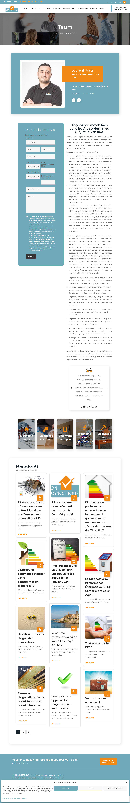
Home (55, 33)
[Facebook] (107, 2)
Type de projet (32, 172)
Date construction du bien (47, 164)
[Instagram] (111, 2)
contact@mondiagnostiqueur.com (39, 235)
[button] (126, 783)
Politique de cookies (8, 798)
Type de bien (31, 162)
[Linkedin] (115, 2)
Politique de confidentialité (20, 798)
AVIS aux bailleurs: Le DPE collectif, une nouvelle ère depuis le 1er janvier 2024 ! (64, 573)
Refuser (91, 788)
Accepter (65, 788)
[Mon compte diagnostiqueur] (124, 2)
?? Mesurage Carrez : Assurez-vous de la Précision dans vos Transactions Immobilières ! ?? (31, 510)
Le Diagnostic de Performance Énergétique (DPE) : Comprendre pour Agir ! (98, 587)
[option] (89, 386)
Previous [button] (73, 388)
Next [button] (105, 388)
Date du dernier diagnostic (47, 177)
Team (62, 33)
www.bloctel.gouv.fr (34, 250)
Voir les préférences (115, 788)
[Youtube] (120, 2)
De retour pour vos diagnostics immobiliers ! (31, 638)
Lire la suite (22, 534)
